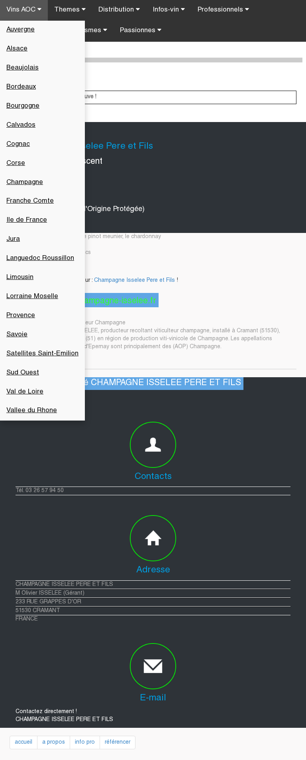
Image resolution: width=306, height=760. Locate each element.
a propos (53, 742)
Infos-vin (167, 10)
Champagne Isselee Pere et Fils (134, 280)
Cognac (18, 144)
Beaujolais (22, 68)
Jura (13, 239)
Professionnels (221, 10)
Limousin (19, 277)
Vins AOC (21, 10)
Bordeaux (21, 87)
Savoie (16, 335)
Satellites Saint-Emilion (42, 354)
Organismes (83, 30)
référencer (117, 742)
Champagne (24, 182)
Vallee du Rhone (31, 410)
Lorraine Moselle (32, 296)
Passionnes (138, 30)
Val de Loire (24, 392)
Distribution (117, 10)
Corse (15, 163)
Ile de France (26, 220)
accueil (23, 742)
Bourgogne (22, 106)
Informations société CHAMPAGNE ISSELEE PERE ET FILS (126, 383)
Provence (20, 315)
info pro (85, 742)
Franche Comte (30, 201)
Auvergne (20, 30)
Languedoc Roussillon (40, 258)
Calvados (20, 125)
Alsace (16, 49)
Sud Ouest (22, 373)
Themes (68, 10)
